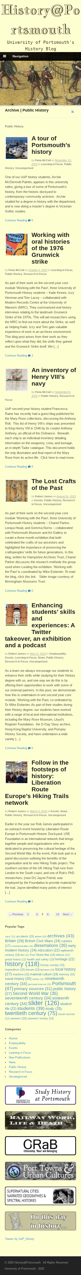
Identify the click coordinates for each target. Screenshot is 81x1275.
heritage (65, 959)
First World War (42, 954)
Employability (57, 653)
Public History (13, 274)
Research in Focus (35, 274)
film (25, 955)
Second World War (35, 993)
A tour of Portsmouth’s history (51, 145)
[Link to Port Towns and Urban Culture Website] (40, 1178)
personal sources (39, 984)
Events (38, 500)
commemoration (22, 946)
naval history (18, 979)
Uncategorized (24, 168)
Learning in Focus (52, 164)
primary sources (33, 988)
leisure (33, 969)
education (49, 950)
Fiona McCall (43, 160)
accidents (25, 936)
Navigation (21, 56)
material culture (44, 974)
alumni (40, 936)
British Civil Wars (42, 941)
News (41, 657)
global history (15, 959)
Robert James (43, 496)
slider (43, 1002)
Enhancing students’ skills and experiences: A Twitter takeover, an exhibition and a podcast (40, 625)
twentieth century (31, 1013)
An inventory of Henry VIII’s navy (54, 377)
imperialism (15, 969)
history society (52, 965)
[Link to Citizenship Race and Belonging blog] (40, 1153)
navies (38, 979)
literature (47, 969)
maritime (21, 974)
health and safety (40, 959)
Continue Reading (16, 220)
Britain (14, 940)
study (53, 1008)
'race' (10, 936)
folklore (63, 954)
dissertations (50, 945)
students (30, 1008)
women (19, 1018)
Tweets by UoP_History (19, 1238)
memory (67, 974)
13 (57, 914)
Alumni (13, 1038)
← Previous (16, 914)
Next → (67, 914)
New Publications (19, 1057)
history (22, 963)
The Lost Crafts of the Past (54, 484)
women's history (41, 1018)
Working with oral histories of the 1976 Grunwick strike (51, 248)
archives (60, 935)
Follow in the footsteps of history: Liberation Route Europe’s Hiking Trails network (37, 782)
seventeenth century (28, 998)
